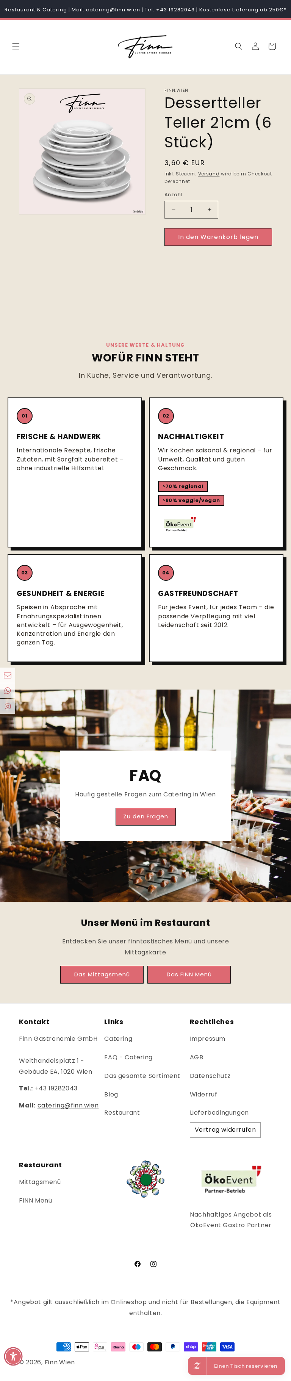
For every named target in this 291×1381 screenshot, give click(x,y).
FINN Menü (35, 1200)
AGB (196, 1057)
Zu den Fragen (145, 816)
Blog (111, 1094)
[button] (16, 46)
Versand (209, 173)
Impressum (207, 1038)
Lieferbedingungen (219, 1112)
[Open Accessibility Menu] (13, 1356)
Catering (118, 1038)
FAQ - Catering (128, 1057)
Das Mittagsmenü (102, 974)
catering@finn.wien (68, 1105)
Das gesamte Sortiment (142, 1075)
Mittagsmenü (40, 1182)
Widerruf (203, 1094)
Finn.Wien (60, 1362)
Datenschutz (210, 1075)
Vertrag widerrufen (225, 1129)
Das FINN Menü (189, 974)
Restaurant (122, 1112)
